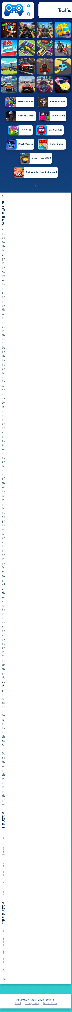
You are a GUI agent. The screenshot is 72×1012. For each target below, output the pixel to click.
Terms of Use (50, 1003)
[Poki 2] (13, 16)
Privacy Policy (32, 1003)
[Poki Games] (28, 6)
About (18, 1003)
